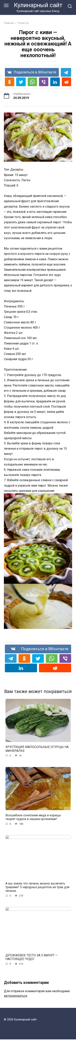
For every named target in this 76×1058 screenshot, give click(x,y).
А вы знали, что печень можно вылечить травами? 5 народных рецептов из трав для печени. (37, 886)
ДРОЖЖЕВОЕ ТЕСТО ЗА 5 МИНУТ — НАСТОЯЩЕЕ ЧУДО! (31, 957)
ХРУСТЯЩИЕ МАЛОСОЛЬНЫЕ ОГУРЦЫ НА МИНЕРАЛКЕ (37, 748)
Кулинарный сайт (38, 5)
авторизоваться (15, 996)
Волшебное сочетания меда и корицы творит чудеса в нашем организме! (33, 817)
